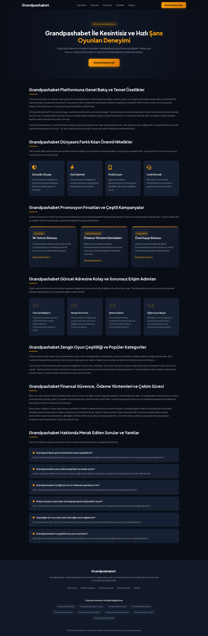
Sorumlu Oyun (123, 588)
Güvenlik (120, 5)
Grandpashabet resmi (63, 612)
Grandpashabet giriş (65, 606)
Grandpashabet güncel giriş (91, 606)
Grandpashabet (36, 5)
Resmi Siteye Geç (174, 5)
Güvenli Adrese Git (104, 62)
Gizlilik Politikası (88, 588)
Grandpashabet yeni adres (89, 612)
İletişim (131, 5)
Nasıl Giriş (107, 5)
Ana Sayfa (81, 5)
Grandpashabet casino (144, 612)
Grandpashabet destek (104, 618)
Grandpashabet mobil (117, 606)
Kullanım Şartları (106, 588)
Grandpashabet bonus (141, 606)
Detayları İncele (41, 257)
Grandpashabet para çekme (117, 612)
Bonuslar (95, 5)
